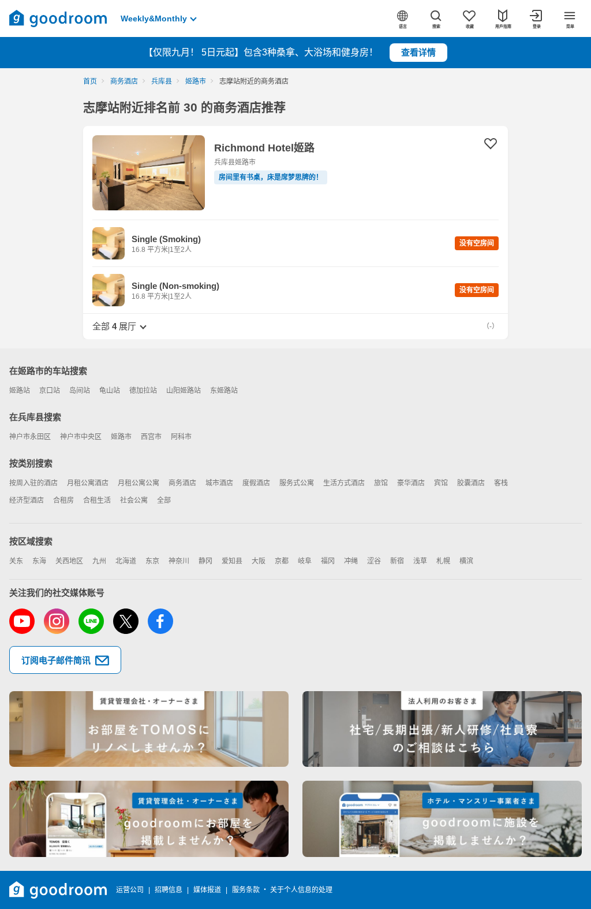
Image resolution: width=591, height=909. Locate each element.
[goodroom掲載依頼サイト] (149, 819)
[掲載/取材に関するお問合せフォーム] (442, 819)
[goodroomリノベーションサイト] (149, 729)
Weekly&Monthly (154, 18)
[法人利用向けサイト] (442, 729)
